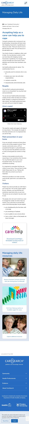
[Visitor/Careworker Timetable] (14, 234)
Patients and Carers (6, 26)
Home (5, 24)
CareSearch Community (13, 24)
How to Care (15, 26)
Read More (6, 421)
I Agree (14, 421)
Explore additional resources (14, 336)
